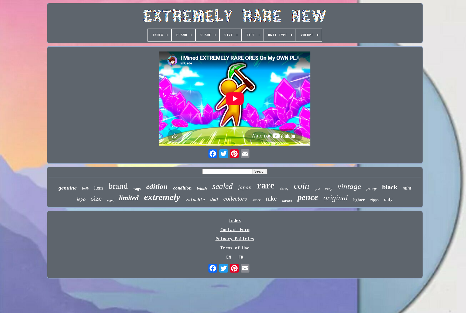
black (389, 187)
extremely (162, 197)
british (202, 189)
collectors (235, 198)
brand (118, 186)
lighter (359, 200)
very (328, 188)
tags (137, 189)
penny (371, 188)
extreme (287, 200)
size (96, 198)
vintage (349, 186)
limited (129, 198)
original (335, 198)
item (98, 188)
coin (301, 186)
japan (245, 187)
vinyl (110, 200)
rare (266, 185)
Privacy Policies (234, 238)
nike (271, 198)
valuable (195, 199)
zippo (374, 200)
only (388, 199)
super (256, 200)
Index (235, 220)
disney (284, 189)
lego (81, 198)
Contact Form (234, 229)
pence (307, 197)
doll (214, 199)
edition (157, 186)
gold (317, 189)
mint (407, 188)
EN (228, 257)
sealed (222, 186)
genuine (68, 188)
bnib (85, 189)
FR (240, 257)
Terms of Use (234, 248)
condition (182, 188)
